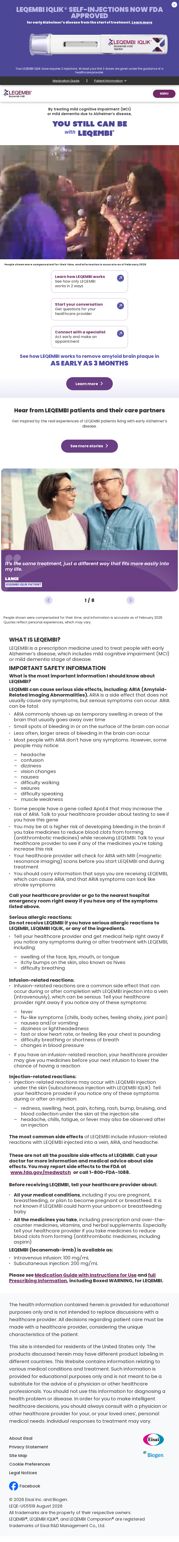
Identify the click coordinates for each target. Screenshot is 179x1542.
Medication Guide (66, 80)
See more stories (86, 446)
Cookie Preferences (29, 1465)
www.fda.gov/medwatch (40, 1172)
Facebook (30, 1486)
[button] (164, 94)
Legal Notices (23, 1473)
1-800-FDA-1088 (109, 1172)
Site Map (18, 1456)
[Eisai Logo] (153, 1439)
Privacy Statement (28, 1447)
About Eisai (20, 1439)
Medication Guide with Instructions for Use (86, 1275)
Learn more (87, 384)
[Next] (130, 600)
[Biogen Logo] (153, 1454)
